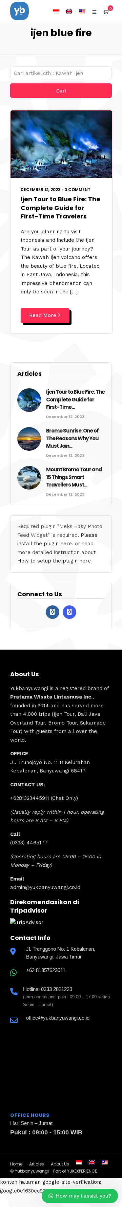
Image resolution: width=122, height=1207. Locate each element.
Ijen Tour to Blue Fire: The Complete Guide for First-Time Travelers (60, 207)
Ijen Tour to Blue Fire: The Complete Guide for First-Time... (75, 399)
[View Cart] (107, 12)
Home (16, 1164)
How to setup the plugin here (54, 561)
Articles (36, 1164)
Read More (42, 315)
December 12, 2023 (41, 189)
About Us (60, 1164)
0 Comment (77, 189)
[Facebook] (52, 612)
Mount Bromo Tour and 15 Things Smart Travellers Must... (74, 477)
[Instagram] (69, 612)
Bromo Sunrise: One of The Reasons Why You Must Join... (72, 438)
